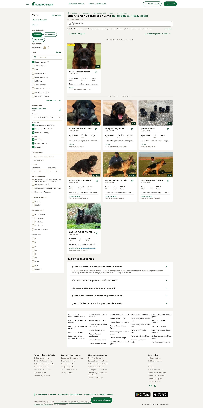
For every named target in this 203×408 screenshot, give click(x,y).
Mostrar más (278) (53, 100)
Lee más (168, 29)
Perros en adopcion (95, 378)
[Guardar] (96, 72)
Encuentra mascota (76, 4)
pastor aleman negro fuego (118, 327)
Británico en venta (68, 361)
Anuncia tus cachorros (156, 376)
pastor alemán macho (97, 344)
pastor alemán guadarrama (94, 335)
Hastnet (53, 394)
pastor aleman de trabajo (119, 322)
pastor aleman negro (118, 318)
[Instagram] (155, 386)
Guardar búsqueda (78, 34)
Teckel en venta (40, 373)
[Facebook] (150, 386)
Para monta (38, 40)
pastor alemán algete (97, 320)
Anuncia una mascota (97, 4)
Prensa (151, 367)
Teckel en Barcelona (95, 358)
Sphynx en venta (67, 364)
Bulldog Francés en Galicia (98, 370)
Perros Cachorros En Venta (44, 355)
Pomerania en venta (41, 367)
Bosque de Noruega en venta (72, 358)
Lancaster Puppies (105, 394)
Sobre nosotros (154, 358)
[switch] (46, 47)
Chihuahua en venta (41, 358)
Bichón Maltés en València (98, 364)
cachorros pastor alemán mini (140, 325)
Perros (35, 25)
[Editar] (60, 110)
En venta (37, 35)
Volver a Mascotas (40, 20)
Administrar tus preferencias (43, 404)
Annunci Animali (90, 394)
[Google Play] (143, 394)
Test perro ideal (154, 382)
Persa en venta (66, 373)
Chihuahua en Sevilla (96, 367)
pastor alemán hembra (97, 340)
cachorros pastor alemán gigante (119, 343)
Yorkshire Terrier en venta (44, 364)
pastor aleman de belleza (158, 322)
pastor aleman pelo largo (119, 314)
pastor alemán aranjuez (77, 332)
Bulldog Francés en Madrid (98, 361)
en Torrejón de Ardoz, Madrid (130, 15)
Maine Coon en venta (69, 370)
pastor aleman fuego (118, 338)
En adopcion (50, 35)
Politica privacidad (155, 361)
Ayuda (150, 364)
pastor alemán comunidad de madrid (76, 316)
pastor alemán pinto (97, 330)
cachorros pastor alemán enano (119, 333)
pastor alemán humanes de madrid (77, 327)
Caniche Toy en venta (42, 376)
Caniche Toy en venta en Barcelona (97, 374)
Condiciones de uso (155, 370)
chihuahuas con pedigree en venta (161, 337)
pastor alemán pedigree (140, 336)
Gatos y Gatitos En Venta (70, 355)
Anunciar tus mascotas (157, 373)
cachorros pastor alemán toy (140, 319)
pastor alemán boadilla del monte (98, 325)
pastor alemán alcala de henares (98, 316)
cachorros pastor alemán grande (161, 316)
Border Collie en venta (42, 370)
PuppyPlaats (63, 394)
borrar (58, 52)
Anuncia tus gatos (155, 379)
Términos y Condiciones (61, 403)
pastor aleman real (159, 326)
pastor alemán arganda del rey (77, 322)
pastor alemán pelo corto (138, 331)
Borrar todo (56, 15)
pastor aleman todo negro (138, 341)
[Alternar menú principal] (27, 4)
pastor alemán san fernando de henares (76, 337)
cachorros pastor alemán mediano (161, 331)
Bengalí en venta (67, 367)
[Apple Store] (160, 394)
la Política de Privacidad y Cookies (80, 403)
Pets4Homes (43, 394)
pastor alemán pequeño (140, 314)
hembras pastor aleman (161, 342)
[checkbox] (33, 62)
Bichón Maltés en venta (43, 361)
